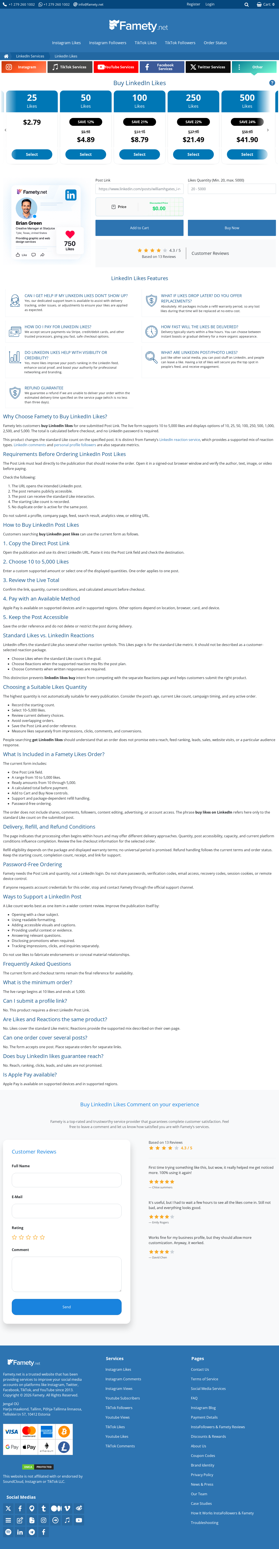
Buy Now (232, 227)
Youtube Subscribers (122, 1398)
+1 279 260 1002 (22, 4)
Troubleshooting (204, 1522)
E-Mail (17, 1196)
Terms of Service (204, 1379)
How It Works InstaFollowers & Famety (222, 1513)
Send (67, 1307)
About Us (198, 1446)
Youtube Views (117, 1417)
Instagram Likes (66, 42)
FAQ (194, 1398)
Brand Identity (202, 1465)
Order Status (215, 42)
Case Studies (201, 1503)
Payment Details (204, 1417)
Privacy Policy (202, 1474)
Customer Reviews (210, 253)
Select (32, 154)
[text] (43, 1237)
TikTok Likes (146, 42)
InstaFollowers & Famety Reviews (218, 1427)
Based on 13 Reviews (159, 256)
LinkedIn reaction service (179, 439)
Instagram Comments (123, 1379)
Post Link (102, 180)
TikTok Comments (120, 1446)
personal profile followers (75, 444)
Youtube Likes (116, 1436)
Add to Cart (139, 227)
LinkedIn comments (30, 444)
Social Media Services (208, 1388)
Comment (20, 1249)
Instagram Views (119, 1388)
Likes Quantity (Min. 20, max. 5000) (216, 180)
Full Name (21, 1166)
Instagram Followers (107, 42)
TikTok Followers (180, 42)
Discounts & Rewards (208, 1436)
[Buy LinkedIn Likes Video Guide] (272, 83)
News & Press (202, 1484)
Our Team (199, 1494)
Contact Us (200, 1369)
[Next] (269, 128)
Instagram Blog (203, 1407)
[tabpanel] (212, 1217)
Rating (17, 1227)
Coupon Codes (203, 1455)
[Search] (246, 4)
